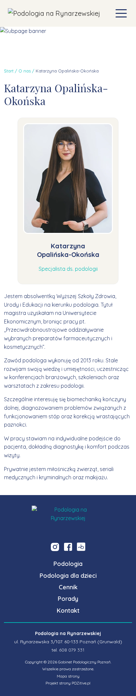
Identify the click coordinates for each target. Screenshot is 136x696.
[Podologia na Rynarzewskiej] (54, 13)
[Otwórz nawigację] (121, 13)
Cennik (68, 587)
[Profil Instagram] (55, 547)
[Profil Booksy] (81, 547)
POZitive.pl (81, 683)
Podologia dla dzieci (68, 575)
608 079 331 (72, 650)
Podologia (68, 564)
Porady (68, 598)
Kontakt (68, 610)
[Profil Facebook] (68, 547)
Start (9, 70)
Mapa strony (68, 676)
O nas (24, 70)
